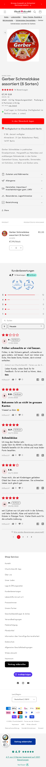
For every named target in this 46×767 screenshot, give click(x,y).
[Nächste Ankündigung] (41, 4)
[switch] (5, 744)
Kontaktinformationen (29, 728)
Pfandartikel (9, 630)
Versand (40, 728)
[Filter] (4, 326)
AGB (22, 724)
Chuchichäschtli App (13, 569)
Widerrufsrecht (11, 653)
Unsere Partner (11, 608)
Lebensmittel (15, 17)
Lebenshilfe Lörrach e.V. (14, 597)
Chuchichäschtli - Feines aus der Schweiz (26, 721)
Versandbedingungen (13, 619)
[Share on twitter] (42, 379)
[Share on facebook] (37, 380)
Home (6, 17)
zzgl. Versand (13, 106)
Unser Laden (10, 580)
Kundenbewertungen (13, 591)
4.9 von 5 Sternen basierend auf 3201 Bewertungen (23, 758)
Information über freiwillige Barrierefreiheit (22, 636)
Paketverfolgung (11, 625)
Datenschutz (9, 642)
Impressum (9, 658)
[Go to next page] (32, 537)
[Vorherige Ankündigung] (4, 4)
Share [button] (6, 210)
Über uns (8, 574)
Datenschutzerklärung (12, 728)
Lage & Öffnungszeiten (14, 586)
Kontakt (8, 563)
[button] (5, 12)
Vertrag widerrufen (17, 664)
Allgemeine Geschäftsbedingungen (19, 647)
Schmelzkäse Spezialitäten (26, 20)
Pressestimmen (11, 602)
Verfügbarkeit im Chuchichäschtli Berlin (23, 128)
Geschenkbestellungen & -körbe (17, 614)
